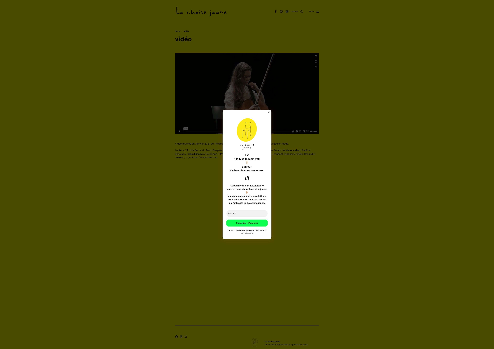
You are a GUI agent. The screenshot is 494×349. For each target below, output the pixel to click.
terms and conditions (256, 230)
